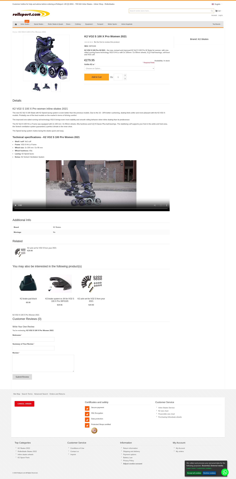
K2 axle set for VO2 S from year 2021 (41, 248)
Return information (130, 448)
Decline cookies (209, 473)
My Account (180, 448)
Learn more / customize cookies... (199, 468)
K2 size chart (163, 411)
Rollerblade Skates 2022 (27, 451)
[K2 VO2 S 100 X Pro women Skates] (56, 87)
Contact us (74, 451)
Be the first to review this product (106, 42)
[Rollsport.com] (32, 13)
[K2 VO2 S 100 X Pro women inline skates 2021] (36, 87)
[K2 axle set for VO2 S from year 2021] (20, 252)
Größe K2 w (89, 64)
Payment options (129, 454)
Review (16, 353)
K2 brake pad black (28, 299)
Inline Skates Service (166, 408)
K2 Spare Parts (24, 457)
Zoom (65, 78)
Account (214, 15)
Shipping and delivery (131, 451)
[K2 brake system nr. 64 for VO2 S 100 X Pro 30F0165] (59, 284)
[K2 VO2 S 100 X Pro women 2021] (46, 86)
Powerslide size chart (166, 414)
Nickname (17, 335)
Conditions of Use (77, 448)
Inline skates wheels (25, 454)
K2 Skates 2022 (24, 448)
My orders (180, 451)
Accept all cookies (194, 473)
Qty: (111, 77)
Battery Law (127, 457)
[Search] (212, 11)
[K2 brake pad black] (28, 284)
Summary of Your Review (23, 344)
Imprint (73, 454)
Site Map (16, 394)
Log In (220, 15)
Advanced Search (41, 394)
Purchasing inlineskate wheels (170, 417)
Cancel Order (24, 404)
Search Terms (27, 394)
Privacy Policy (128, 461)
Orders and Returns (57, 394)
